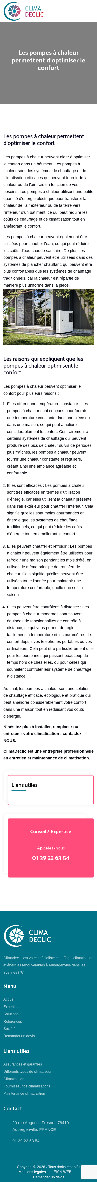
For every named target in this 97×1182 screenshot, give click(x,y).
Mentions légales (32, 1172)
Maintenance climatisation (24, 1093)
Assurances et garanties (22, 1064)
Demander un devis (19, 1036)
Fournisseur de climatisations (26, 1086)
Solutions (10, 1014)
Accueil (9, 999)
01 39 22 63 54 (50, 858)
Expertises (11, 1007)
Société (9, 1029)
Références (12, 1021)
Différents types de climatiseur (27, 1071)
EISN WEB (63, 1172)
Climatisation (13, 1079)
